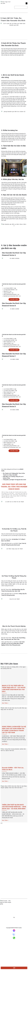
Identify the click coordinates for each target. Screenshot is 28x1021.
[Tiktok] (12, 921)
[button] (26, 3)
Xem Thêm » (5, 703)
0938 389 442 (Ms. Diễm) (8, 840)
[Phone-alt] (17, 921)
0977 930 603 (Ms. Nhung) (9, 854)
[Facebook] (2, 921)
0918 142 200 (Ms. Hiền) (8, 845)
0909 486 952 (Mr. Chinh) (8, 848)
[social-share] (23, 656)
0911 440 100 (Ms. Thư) (8, 843)
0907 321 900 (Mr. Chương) (9, 850)
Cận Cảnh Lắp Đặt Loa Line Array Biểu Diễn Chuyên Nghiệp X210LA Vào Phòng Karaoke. (12, 643)
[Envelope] (22, 921)
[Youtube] (7, 921)
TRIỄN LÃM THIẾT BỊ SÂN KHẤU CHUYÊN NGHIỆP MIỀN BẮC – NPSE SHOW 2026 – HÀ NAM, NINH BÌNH (14, 806)
